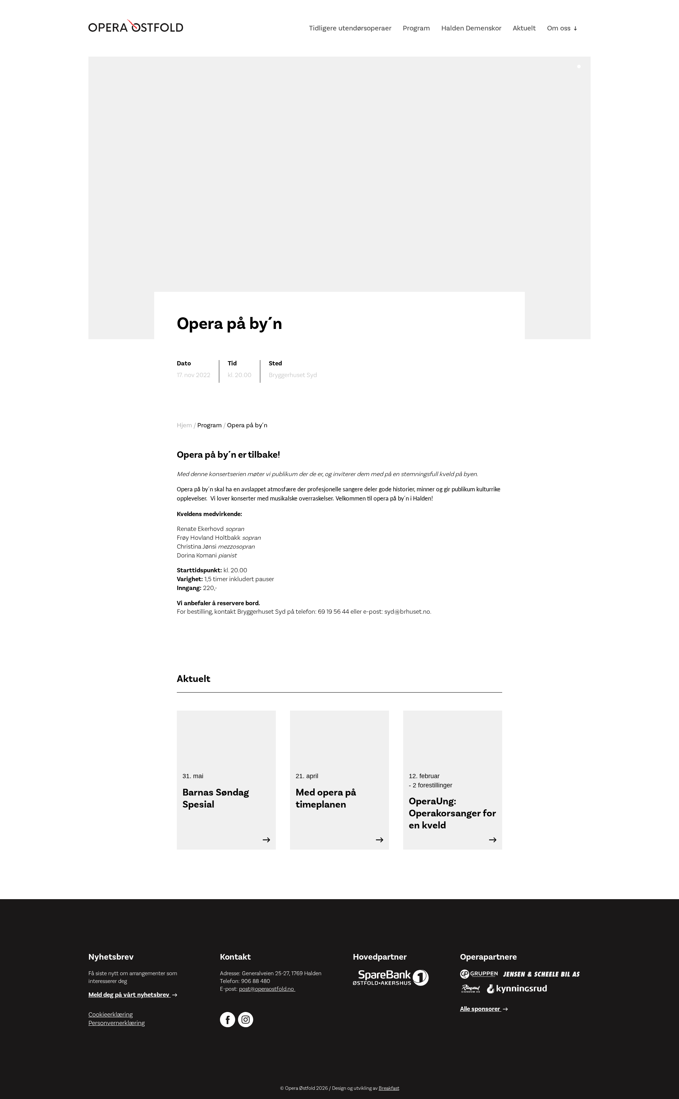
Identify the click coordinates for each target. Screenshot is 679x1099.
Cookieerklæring (110, 1015)
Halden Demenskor (471, 28)
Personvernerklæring (116, 1023)
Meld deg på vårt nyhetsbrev (129, 995)
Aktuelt (524, 28)
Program (416, 28)
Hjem (184, 425)
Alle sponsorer (480, 1009)
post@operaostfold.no (267, 989)
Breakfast (389, 1088)
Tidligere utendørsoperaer (350, 28)
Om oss (558, 28)
